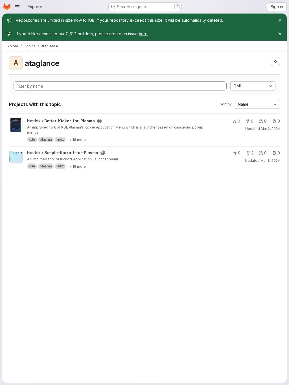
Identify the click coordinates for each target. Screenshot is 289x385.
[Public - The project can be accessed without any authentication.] (99, 121)
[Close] (280, 20)
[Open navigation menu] (17, 6)
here (143, 33)
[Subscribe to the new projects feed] (275, 61)
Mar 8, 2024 (270, 160)
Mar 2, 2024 (270, 129)
